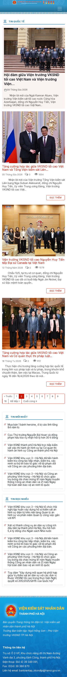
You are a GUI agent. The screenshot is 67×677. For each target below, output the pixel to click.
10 (5, 401)
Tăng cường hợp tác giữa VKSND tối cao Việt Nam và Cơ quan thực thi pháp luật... (33, 324)
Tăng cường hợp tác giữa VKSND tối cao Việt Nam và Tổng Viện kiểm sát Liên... (33, 137)
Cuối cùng (29, 401)
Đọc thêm (55, 197)
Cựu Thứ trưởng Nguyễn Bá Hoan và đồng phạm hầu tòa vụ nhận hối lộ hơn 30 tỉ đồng (33, 437)
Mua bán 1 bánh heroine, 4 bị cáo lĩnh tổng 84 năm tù (33, 426)
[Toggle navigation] (60, 8)
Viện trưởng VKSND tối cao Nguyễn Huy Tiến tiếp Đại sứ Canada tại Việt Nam (33, 230)
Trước (9, 396)
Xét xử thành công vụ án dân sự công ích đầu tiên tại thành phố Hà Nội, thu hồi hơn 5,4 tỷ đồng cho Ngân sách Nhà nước (33, 528)
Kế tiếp (14, 401)
